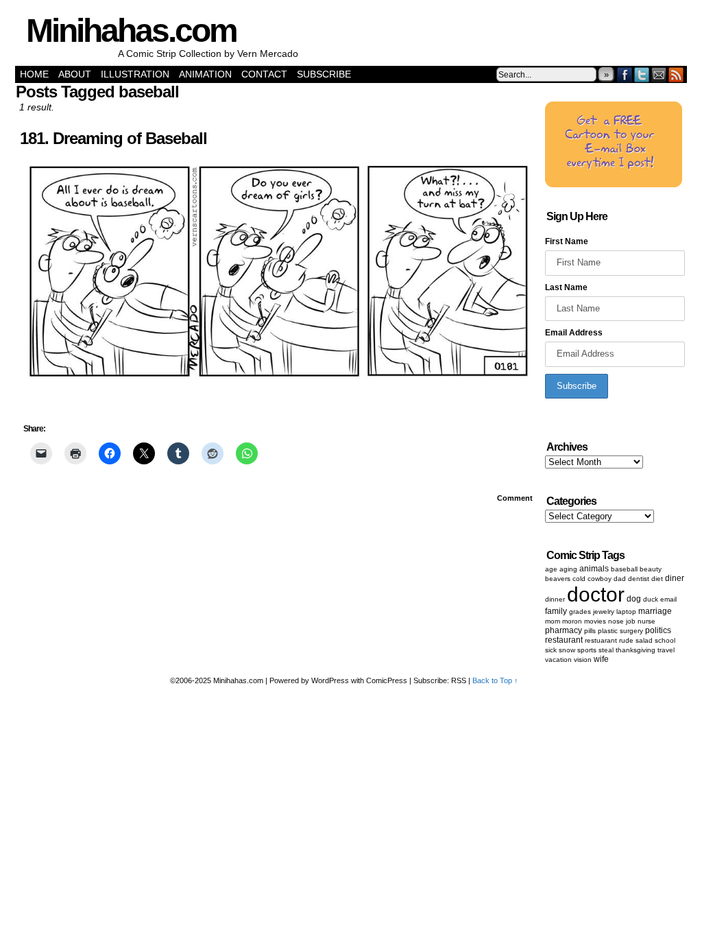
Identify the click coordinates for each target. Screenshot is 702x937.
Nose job (622, 621)
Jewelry (603, 611)
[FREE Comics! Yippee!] (613, 184)
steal (606, 650)
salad (644, 640)
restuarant (601, 640)
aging (568, 569)
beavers (557, 578)
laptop (626, 611)
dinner (555, 599)
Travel (666, 650)
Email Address (574, 332)
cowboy (600, 578)
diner (674, 578)
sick (551, 650)
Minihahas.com (131, 30)
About (74, 74)
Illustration (135, 74)
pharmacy (563, 630)
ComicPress (386, 680)
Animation (205, 74)
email (668, 599)
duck (650, 599)
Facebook (624, 74)
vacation (558, 659)
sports (586, 650)
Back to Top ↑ (495, 680)
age (551, 569)
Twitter (642, 74)
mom (552, 621)
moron (572, 621)
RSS (676, 74)
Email (659, 74)
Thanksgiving (635, 650)
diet (657, 578)
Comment (516, 498)
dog (634, 599)
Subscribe (324, 74)
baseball (624, 569)
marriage (655, 611)
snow (567, 650)
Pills (590, 630)
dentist (638, 578)
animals (594, 568)
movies (595, 621)
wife (601, 659)
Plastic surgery (620, 630)
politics (658, 630)
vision (583, 659)
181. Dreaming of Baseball (113, 138)
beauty (651, 569)
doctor (596, 594)
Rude (626, 640)
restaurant (564, 640)
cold (578, 578)
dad (620, 578)
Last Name (566, 287)
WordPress (330, 680)
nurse (646, 621)
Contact (264, 74)
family (556, 611)
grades (580, 611)
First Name (566, 241)
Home (34, 74)
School (665, 640)
